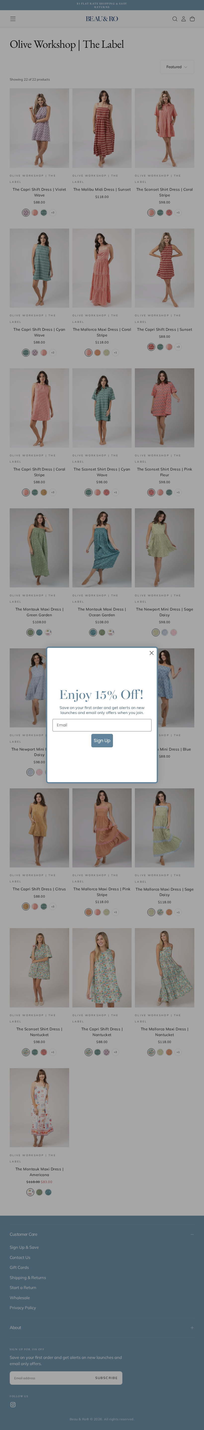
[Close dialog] (151, 653)
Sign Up (102, 740)
